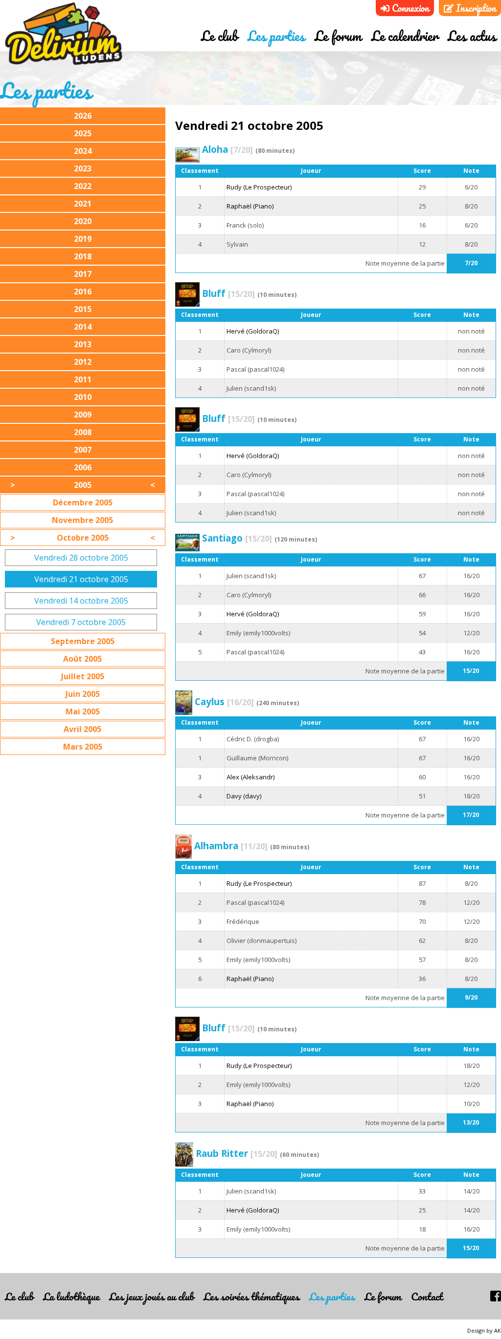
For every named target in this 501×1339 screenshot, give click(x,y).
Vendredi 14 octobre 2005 (81, 600)
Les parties (276, 35)
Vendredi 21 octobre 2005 (81, 579)
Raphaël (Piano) (250, 206)
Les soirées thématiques (251, 1296)
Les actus (472, 35)
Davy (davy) (244, 796)
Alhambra (231, 845)
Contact (427, 1296)
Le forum (338, 35)
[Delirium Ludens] (63, 34)
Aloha (227, 149)
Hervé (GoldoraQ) (253, 331)
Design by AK (484, 1330)
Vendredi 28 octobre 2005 (81, 557)
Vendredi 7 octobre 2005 (81, 622)
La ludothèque (71, 1296)
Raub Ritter (236, 1153)
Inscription (475, 8)
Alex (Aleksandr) (250, 777)
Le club (219, 35)
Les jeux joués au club (151, 1296)
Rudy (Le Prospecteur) (259, 187)
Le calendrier (404, 35)
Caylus (224, 701)
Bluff (228, 293)
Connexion (409, 8)
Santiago (237, 538)
